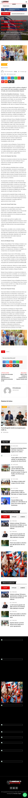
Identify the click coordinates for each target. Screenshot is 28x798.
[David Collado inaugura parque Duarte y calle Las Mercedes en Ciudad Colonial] (5, 491)
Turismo (8, 32)
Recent (5, 516)
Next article (23, 372)
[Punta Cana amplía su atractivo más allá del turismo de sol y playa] (5, 543)
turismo (7, 351)
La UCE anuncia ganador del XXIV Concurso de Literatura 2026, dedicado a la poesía (17, 535)
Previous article (5, 372)
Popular (14, 516)
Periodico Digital (17, 793)
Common (22, 516)
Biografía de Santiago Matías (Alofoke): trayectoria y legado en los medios (19, 450)
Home (3, 32)
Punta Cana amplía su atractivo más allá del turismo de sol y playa (18, 544)
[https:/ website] (14, 71)
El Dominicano (17, 388)
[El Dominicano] (16, 71)
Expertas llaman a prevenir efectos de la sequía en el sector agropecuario (17, 624)
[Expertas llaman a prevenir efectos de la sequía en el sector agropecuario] (5, 623)
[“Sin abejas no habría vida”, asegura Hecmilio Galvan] (5, 482)
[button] (25, 795)
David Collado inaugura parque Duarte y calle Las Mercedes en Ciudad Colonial (19, 492)
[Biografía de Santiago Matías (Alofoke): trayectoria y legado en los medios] (5, 449)
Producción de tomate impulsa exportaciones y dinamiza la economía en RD (7, 378)
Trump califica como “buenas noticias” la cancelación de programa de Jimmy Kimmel (19, 459)
